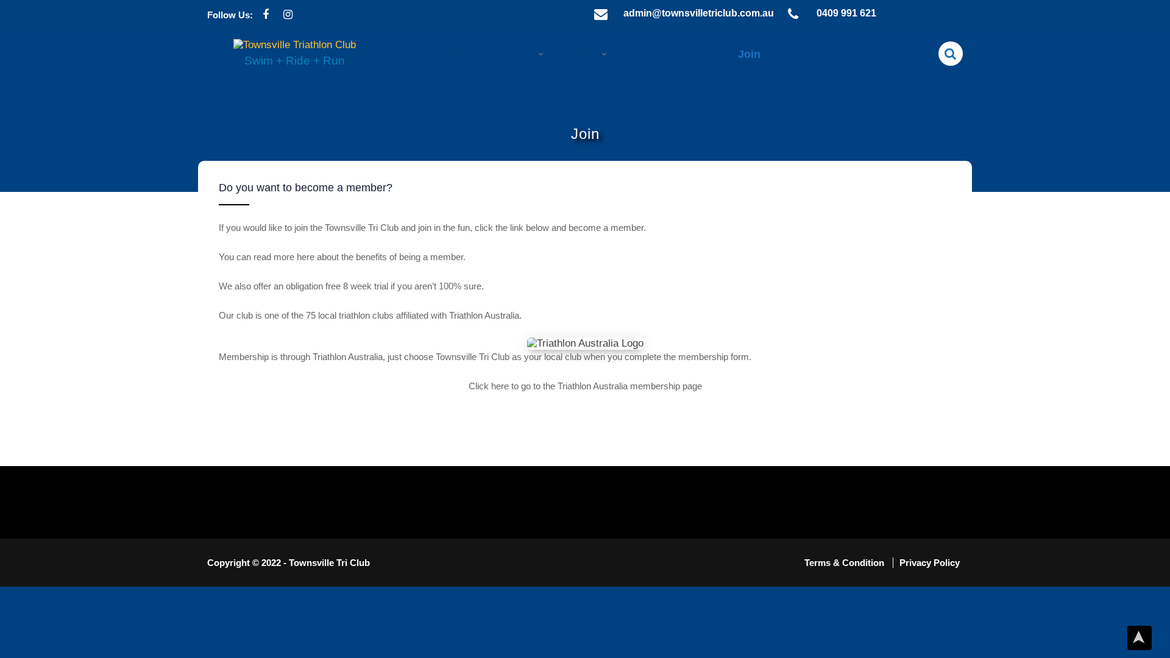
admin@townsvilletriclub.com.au (698, 13)
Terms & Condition (845, 562)
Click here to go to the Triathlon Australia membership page (585, 386)
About (520, 54)
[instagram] (288, 15)
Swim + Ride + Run (294, 60)
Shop (697, 54)
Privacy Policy (929, 562)
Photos (806, 54)
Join (749, 54)
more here (295, 257)
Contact (873, 54)
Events (582, 54)
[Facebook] (265, 15)
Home (462, 54)
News (641, 54)
